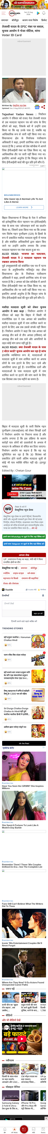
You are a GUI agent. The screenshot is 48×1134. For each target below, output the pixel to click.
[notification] (43, 13)
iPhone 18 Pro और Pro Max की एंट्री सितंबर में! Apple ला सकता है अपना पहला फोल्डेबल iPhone (29, 1106)
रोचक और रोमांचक (11, 583)
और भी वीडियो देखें (11, 1020)
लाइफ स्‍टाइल (18, 573)
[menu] (4, 13)
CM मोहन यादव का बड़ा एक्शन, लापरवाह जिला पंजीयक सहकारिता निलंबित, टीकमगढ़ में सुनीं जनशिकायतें (29, 1079)
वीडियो (9, 1015)
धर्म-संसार (31, 573)
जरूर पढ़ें (10, 988)
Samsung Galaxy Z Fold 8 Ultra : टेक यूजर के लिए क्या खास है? (10, 1106)
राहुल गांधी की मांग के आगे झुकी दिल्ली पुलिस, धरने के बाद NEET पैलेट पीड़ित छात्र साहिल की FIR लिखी (29, 1007)
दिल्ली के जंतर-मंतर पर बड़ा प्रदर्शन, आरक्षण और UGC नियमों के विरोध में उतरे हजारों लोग (10, 1079)
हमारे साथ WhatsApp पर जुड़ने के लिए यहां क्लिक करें (24, 536)
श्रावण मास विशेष (30, 20)
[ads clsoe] (46, 1118)
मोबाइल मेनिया (13, 1087)
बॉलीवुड (15, 20)
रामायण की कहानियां (30, 578)
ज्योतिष (6, 573)
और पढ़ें (34, 528)
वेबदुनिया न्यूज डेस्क (19, 105)
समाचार (4, 20)
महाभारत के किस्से (10, 578)
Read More (12, 494)
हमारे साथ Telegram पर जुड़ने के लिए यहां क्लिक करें (24, 543)
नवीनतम (10, 1060)
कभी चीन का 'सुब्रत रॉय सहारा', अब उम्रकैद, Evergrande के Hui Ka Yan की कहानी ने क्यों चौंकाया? (10, 1007)
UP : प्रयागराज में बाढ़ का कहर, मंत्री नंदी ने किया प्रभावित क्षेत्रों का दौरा (23, 561)
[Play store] (38, 13)
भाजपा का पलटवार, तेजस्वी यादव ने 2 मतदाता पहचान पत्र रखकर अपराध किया (24, 258)
